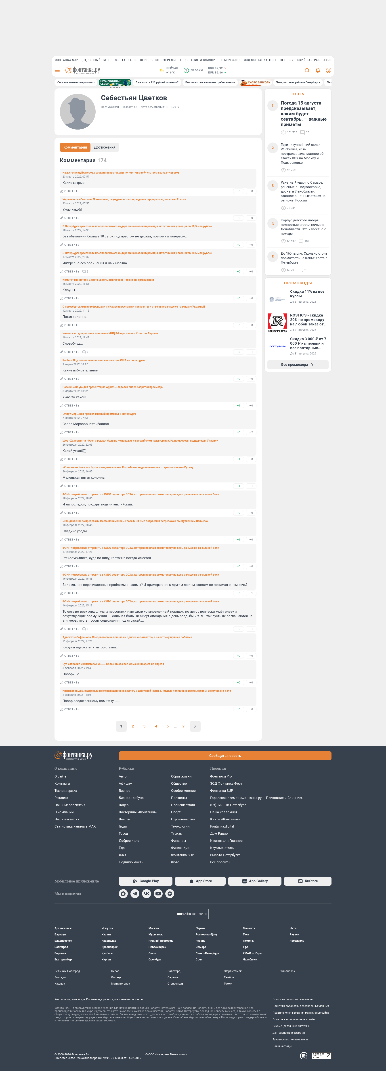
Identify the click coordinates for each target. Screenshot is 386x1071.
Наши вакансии (67, 819)
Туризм (177, 834)
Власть (124, 819)
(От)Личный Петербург (228, 805)
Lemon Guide (231, 60)
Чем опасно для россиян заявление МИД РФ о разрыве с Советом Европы (110, 333)
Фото (175, 862)
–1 (251, 352)
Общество (179, 784)
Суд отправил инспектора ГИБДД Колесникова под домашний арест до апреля (113, 664)
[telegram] (134, 893)
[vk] (146, 893)
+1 (238, 405)
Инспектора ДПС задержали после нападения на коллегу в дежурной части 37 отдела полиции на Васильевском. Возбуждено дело (147, 690)
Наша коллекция (223, 812)
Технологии (180, 826)
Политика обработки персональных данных (301, 1006)
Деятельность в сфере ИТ (289, 1032)
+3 (238, 352)
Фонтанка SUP (66, 60)
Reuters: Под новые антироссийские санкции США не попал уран (104, 360)
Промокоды (298, 282)
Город (123, 834)
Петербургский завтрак (300, 60)
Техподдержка (66, 791)
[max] (123, 893)
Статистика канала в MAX (75, 826)
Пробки (194, 70)
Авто (123, 776)
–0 (251, 191)
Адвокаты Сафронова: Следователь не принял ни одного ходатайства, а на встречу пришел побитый (127, 637)
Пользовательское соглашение (293, 999)
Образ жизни (181, 776)
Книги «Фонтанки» (225, 819)
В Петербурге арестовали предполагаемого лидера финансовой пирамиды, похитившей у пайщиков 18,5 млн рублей (137, 226)
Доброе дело (129, 841)
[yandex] (169, 893)
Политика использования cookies (294, 1019)
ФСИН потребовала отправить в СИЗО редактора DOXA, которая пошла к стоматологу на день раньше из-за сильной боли (141, 494)
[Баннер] (115, 82)
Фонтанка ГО (125, 60)
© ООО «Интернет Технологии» (166, 1054)
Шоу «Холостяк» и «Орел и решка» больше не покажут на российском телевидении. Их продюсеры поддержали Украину (140, 440)
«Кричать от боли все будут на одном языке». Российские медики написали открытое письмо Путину (128, 467)
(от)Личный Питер (97, 60)
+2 (238, 218)
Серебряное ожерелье (158, 60)
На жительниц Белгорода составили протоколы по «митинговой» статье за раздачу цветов (121, 172)
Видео (124, 805)
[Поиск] (307, 70)
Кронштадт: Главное (226, 841)
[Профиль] (328, 70)
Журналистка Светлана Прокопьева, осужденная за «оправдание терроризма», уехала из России (124, 199)
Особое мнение (183, 791)
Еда (122, 848)
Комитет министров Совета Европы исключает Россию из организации (108, 279)
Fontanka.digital (222, 826)
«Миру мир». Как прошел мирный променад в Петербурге (99, 413)
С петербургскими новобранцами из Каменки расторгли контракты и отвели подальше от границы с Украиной (134, 306)
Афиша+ (125, 784)
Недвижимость (131, 862)
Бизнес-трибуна (131, 798)
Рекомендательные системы (291, 1026)
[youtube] (158, 893)
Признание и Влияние (198, 60)
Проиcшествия (183, 805)
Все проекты (220, 862)
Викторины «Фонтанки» (138, 812)
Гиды (123, 826)
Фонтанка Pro (221, 776)
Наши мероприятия (70, 805)
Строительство (183, 819)
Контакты (62, 784)
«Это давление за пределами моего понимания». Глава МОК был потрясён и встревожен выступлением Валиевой (135, 521)
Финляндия (180, 848)
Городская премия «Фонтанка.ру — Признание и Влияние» (256, 798)
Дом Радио (219, 834)
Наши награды (282, 1046)
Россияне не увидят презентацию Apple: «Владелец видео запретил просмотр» (113, 387)
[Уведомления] (318, 70)
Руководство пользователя (290, 1039)
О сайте (60, 776)
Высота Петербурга (225, 855)
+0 (238, 191)
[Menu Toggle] (57, 70)
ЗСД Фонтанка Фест (260, 60)
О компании (64, 812)
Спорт (175, 812)
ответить (72, 191)
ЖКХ (122, 855)
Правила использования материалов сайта (301, 1012)
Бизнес (124, 791)
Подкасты (179, 798)
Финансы (178, 841)
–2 (251, 432)
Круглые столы (222, 848)
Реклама (61, 798)
